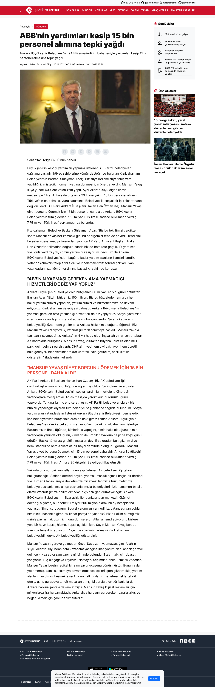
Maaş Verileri (160, 10)
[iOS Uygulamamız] (97, 670)
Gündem (87, 10)
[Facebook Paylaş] (65, 152)
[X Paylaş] (73, 152)
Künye (38, 681)
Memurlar (100, 10)
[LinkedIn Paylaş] (81, 152)
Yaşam (145, 10)
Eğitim (135, 10)
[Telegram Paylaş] (89, 152)
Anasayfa (25, 26)
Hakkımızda (25, 681)
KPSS (112, 10)
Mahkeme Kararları (183, 10)
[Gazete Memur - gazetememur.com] (42, 10)
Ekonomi (123, 10)
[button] (21, 10)
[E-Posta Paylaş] (105, 152)
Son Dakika (72, 10)
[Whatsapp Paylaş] (97, 152)
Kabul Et (154, 678)
